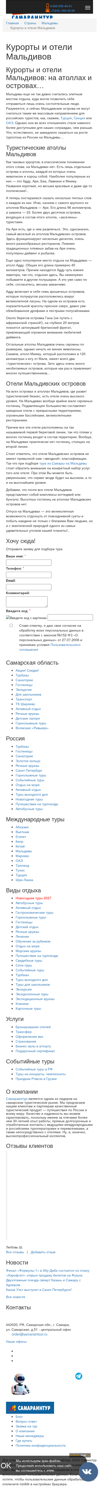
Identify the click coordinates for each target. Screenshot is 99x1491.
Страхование (26, 1041)
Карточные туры (28, 1008)
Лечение (22, 936)
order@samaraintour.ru (29, 1334)
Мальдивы (50, 22)
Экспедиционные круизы (35, 998)
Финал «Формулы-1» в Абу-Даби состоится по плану (47, 1270)
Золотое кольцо (28, 760)
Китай (20, 846)
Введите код (16, 610)
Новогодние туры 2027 (33, 897)
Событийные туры (30, 779)
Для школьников (28, 694)
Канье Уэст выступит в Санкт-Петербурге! (39, 1289)
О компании (25, 1430)
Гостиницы (24, 684)
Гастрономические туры (34, 912)
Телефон (13, 568)
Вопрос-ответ (26, 1421)
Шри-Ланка (24, 879)
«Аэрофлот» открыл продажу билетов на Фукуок (44, 1275)
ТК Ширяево (25, 703)
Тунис (20, 870)
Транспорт (24, 699)
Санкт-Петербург (29, 770)
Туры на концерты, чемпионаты (41, 1073)
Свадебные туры (29, 960)
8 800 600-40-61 (61, 6)
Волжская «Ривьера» (32, 727)
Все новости (15, 1296)
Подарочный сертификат (35, 1050)
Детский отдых (27, 926)
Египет (21, 836)
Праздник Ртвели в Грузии (36, 1078)
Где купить (24, 1440)
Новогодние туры (29, 799)
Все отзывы (15, 1251)
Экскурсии (24, 689)
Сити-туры (24, 965)
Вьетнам (22, 831)
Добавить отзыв (43, 1251)
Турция (66, 117)
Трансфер (24, 1031)
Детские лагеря (28, 718)
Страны (30, 22)
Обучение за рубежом (33, 941)
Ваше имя (14, 556)
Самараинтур (16, 1098)
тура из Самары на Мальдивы (63, 463)
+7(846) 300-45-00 (62, 10)
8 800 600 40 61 (18, 1319)
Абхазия (22, 826)
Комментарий (17, 592)
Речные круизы (27, 713)
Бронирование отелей (33, 1026)
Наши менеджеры (30, 1435)
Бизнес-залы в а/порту (33, 1046)
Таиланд (22, 865)
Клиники (22, 1003)
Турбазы (22, 675)
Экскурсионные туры (32, 993)
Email (10, 580)
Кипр (19, 841)
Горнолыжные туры (31, 723)
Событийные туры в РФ (34, 1069)
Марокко (22, 855)
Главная (12, 22)
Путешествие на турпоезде (37, 803)
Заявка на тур (26, 1426)
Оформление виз (29, 1036)
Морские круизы (28, 950)
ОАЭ (9, 122)
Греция (79, 117)
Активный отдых (28, 708)
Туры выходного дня (32, 794)
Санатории (24, 679)
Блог (19, 1416)
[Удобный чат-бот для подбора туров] (47, 1383)
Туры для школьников (33, 984)
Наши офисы (16, 1341)
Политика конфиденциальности (41, 1445)
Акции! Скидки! (27, 670)
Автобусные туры (29, 808)
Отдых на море (28, 784)
